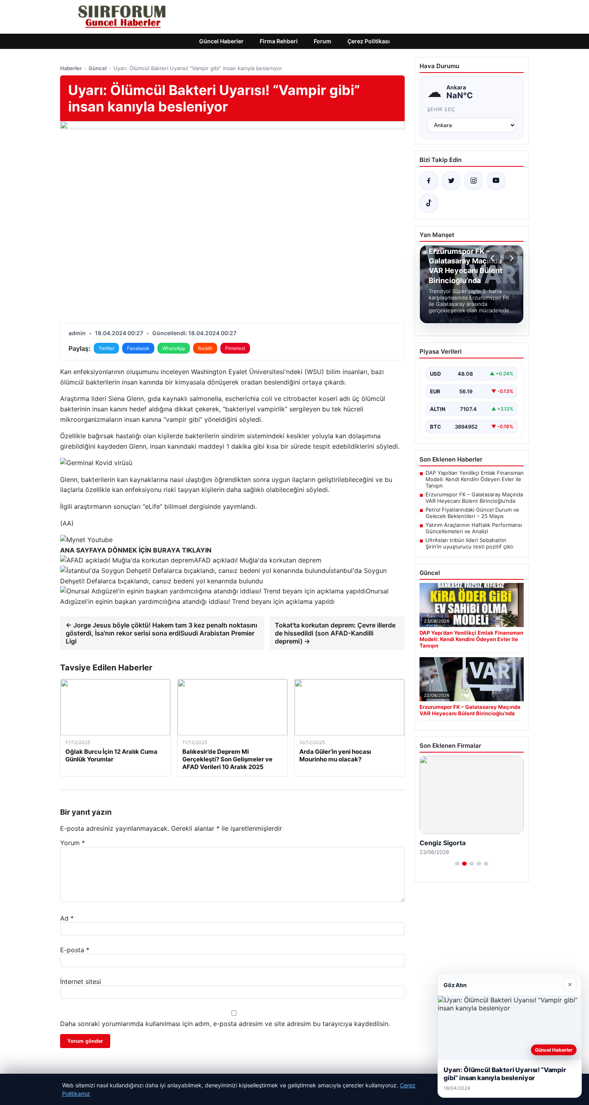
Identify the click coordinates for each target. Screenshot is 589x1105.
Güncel (98, 68)
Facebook (138, 348)
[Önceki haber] (493, 258)
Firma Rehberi (279, 41)
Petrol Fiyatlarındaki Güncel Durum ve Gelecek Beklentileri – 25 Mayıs (472, 512)
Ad (67, 918)
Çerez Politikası (368, 41)
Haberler (71, 68)
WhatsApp (173, 348)
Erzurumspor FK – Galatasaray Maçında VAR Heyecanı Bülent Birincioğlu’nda (474, 497)
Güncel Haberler (221, 41)
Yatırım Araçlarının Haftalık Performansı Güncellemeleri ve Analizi (474, 528)
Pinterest (235, 348)
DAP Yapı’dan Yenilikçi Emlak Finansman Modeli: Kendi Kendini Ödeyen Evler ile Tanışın (475, 479)
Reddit (205, 348)
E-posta (74, 950)
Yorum (72, 843)
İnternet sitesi (80, 982)
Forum (322, 41)
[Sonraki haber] (510, 258)
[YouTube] (496, 181)
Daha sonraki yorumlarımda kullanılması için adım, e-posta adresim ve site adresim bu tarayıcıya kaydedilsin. (225, 1024)
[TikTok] (429, 203)
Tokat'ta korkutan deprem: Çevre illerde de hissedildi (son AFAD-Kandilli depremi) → (335, 633)
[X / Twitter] (451, 181)
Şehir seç (441, 109)
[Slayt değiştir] (457, 864)
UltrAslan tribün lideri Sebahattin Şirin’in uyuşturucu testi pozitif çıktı (469, 543)
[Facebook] (429, 181)
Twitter (106, 348)
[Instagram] (473, 181)
